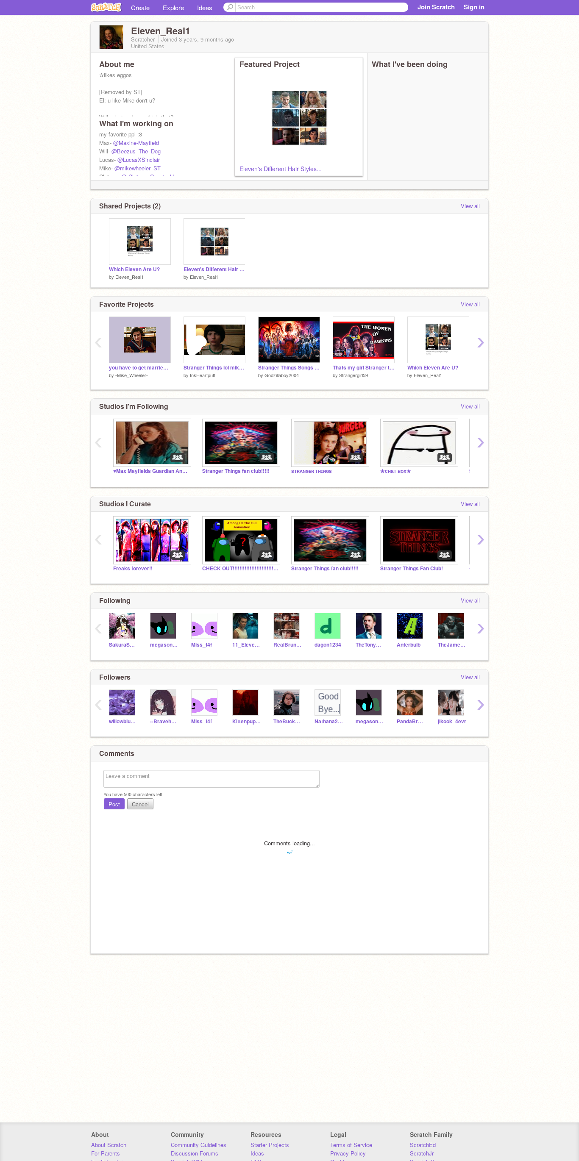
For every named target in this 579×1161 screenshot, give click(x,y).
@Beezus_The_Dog (136, 151)
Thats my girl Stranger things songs (364, 367)
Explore (173, 7)
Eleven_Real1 (129, 276)
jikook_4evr (452, 721)
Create (140, 7)
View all (470, 206)
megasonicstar (164, 644)
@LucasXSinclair (138, 160)
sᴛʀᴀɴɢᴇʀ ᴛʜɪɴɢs (311, 471)
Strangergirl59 (353, 375)
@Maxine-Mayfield (136, 143)
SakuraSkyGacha (123, 644)
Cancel (140, 804)
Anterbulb (408, 644)
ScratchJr (422, 1153)
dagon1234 (328, 644)
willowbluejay (123, 721)
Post (114, 804)
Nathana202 (329, 721)
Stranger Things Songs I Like (289, 367)
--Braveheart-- (164, 721)
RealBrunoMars (287, 644)
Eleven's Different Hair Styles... (280, 168)
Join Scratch (436, 6)
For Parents (105, 1153)
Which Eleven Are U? (134, 269)
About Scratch (108, 1145)
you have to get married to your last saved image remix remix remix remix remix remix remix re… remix (140, 367)
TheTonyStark (370, 644)
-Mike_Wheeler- (131, 375)
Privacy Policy (348, 1153)
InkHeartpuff (202, 375)
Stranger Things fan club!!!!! (236, 471)
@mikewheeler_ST (137, 168)
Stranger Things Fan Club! (411, 568)
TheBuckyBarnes (287, 721)
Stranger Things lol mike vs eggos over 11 (214, 367)
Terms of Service (351, 1145)
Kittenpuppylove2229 (246, 721)
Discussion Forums (194, 1153)
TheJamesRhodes (452, 644)
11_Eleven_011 (246, 644)
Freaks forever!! (133, 568)
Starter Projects (270, 1145)
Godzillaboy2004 (281, 375)
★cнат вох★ (395, 471)
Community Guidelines (198, 1145)
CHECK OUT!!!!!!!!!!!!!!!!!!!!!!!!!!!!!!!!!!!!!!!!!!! (240, 568)
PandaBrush (411, 721)
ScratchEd (423, 1145)
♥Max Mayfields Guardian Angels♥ (151, 471)
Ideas (204, 7)
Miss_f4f (201, 644)
